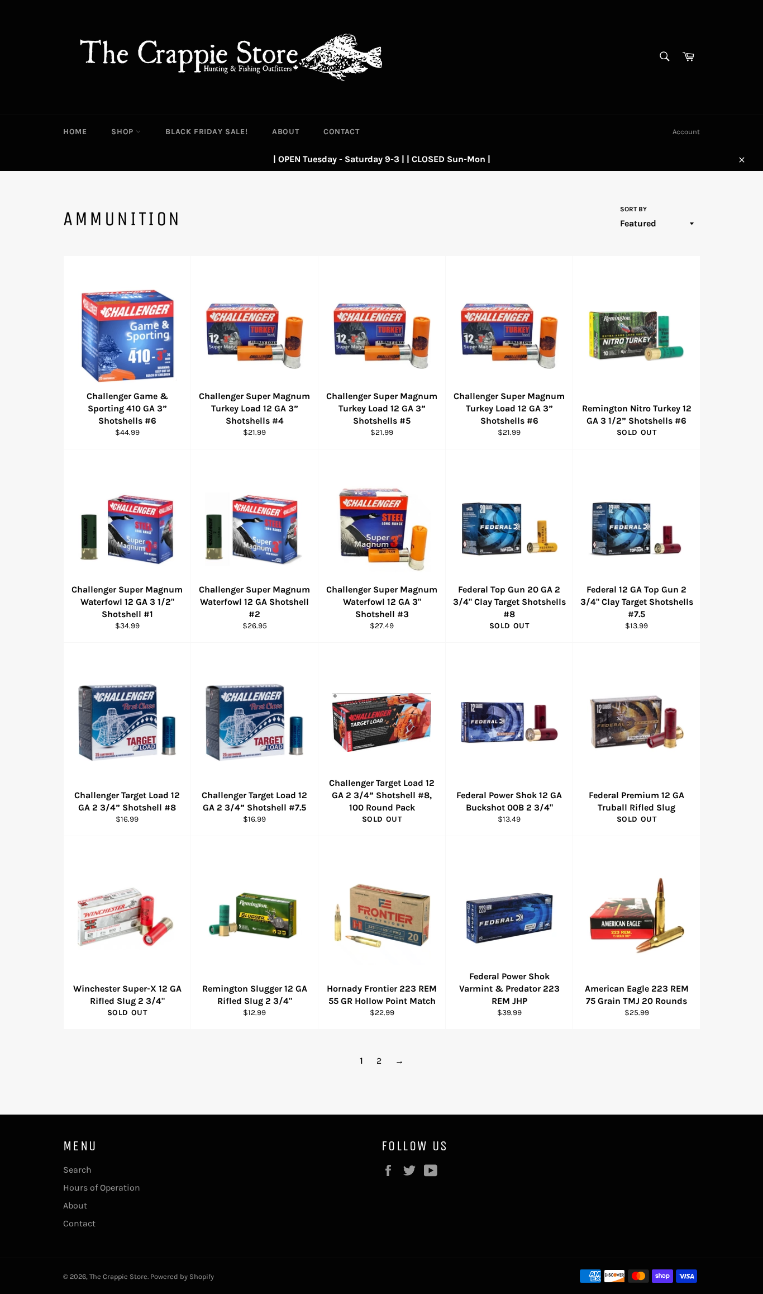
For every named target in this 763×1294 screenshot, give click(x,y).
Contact (341, 131)
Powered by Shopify (182, 1276)
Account (686, 131)
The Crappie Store (118, 1276)
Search (77, 1169)
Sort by (633, 209)
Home (75, 131)
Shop (123, 131)
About (285, 131)
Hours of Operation (101, 1187)
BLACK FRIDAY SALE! (206, 131)
